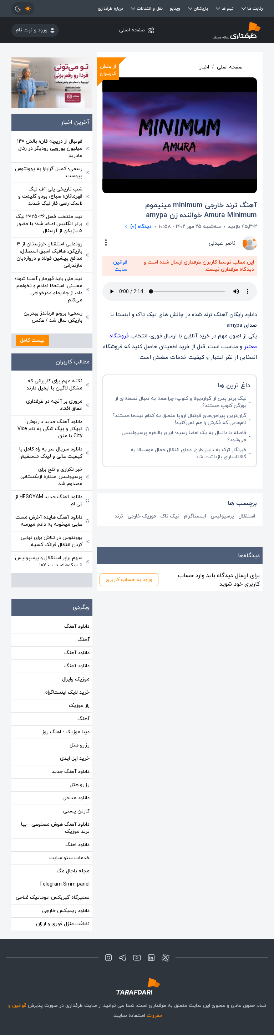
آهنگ (83, 639)
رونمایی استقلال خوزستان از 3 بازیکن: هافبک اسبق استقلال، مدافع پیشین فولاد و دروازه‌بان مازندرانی (49, 255)
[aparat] (165, 957)
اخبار (204, 67)
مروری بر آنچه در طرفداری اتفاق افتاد (54, 405)
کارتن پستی (76, 811)
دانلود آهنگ (77, 626)
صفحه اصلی (132, 30)
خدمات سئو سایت (69, 858)
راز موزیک (79, 705)
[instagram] (108, 957)
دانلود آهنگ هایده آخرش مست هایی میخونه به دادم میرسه (48, 521)
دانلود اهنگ (77, 844)
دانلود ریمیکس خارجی (66, 910)
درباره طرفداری (110, 8)
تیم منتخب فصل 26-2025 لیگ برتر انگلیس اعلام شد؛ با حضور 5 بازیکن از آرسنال (49, 223)
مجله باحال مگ (73, 871)
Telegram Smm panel (64, 884)
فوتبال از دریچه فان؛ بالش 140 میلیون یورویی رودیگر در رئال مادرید (49, 148)
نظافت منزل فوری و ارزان (63, 924)
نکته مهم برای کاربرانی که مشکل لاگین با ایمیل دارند (54, 385)
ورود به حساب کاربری (129, 579)
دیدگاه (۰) (141, 226)
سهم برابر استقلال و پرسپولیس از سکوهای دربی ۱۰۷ (48, 562)
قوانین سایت (120, 266)
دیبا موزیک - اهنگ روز (66, 732)
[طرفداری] (221, 30)
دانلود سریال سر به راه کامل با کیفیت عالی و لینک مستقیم (50, 453)
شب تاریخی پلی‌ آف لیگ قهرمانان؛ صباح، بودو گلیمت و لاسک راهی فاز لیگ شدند (50, 196)
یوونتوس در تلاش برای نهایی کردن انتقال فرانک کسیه (51, 541)
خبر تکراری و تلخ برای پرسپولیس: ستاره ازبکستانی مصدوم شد (51, 476)
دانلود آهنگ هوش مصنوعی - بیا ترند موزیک (55, 828)
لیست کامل (32, 340)
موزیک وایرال (76, 679)
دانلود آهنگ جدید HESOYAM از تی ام (48, 501)
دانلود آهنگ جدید (71, 771)
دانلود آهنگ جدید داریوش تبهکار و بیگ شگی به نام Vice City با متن (49, 428)
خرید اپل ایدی (75, 758)
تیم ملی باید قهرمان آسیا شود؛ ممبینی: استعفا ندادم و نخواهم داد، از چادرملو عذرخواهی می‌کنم (48, 289)
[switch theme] (22, 8)
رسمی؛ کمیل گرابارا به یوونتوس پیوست (48, 172)
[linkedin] (151, 957)
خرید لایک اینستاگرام (67, 692)
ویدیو (175, 8)
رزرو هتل (80, 745)
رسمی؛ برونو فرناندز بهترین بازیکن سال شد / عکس (53, 317)
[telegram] (122, 957)
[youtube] (137, 957)
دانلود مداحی (76, 798)
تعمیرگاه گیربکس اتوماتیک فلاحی (53, 897)
